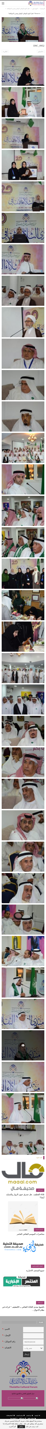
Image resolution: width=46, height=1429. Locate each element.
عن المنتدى (28, 1415)
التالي (5, 51)
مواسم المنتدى (19, 1415)
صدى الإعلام (40, 1190)
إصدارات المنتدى (39, 1229)
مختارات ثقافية (31, 1418)
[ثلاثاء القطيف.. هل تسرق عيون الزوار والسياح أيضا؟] (23, 1177)
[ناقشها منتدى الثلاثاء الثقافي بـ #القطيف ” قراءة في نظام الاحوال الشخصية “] (23, 1289)
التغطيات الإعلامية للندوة (37, 1266)
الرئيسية (36, 1415)
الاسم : (6, 1329)
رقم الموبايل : (8, 1341)
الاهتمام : (6, 1348)
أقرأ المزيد (12, 1426)
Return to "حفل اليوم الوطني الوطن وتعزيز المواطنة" (24, 13)
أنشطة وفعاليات (9, 1415)
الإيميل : (6, 1335)
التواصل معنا (13, 1418)
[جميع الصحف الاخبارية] (23, 1253)
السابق (40, 51)
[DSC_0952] (23, 71)
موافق (21, 1426)
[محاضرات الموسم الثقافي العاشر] (23, 1216)
